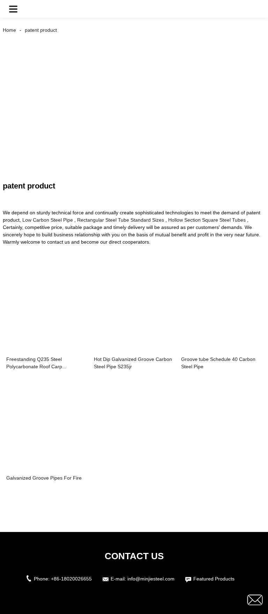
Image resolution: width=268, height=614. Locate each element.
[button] (13, 9)
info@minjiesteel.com (150, 579)
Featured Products (213, 579)
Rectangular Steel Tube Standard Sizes (120, 220)
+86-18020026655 (71, 579)
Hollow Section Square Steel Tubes (207, 220)
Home (9, 30)
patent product (41, 30)
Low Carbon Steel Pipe (47, 220)
